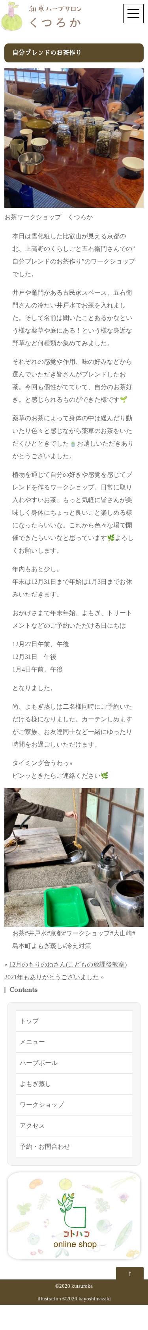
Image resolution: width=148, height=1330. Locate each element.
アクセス (32, 1125)
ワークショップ (42, 1104)
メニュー (32, 1041)
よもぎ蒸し (35, 1083)
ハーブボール (39, 1062)
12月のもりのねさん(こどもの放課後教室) (68, 964)
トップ (29, 1021)
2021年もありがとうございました (51, 977)
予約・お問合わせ (45, 1146)
